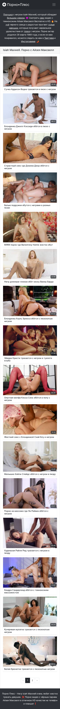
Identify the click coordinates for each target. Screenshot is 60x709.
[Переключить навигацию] (54, 4)
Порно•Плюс (17, 4)
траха (27, 31)
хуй (7, 24)
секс (42, 18)
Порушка (8, 14)
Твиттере (49, 38)
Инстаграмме (28, 41)
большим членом (16, 18)
